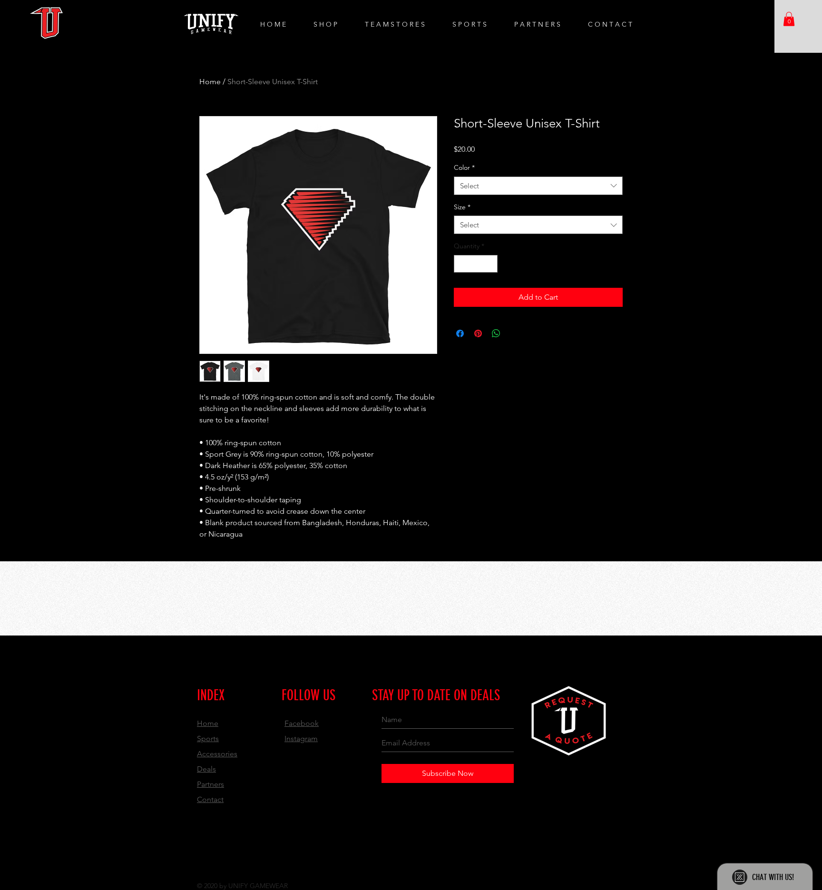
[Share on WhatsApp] (496, 333)
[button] (789, 19)
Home (210, 81)
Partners (210, 784)
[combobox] (538, 185)
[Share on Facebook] (460, 333)
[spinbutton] (475, 263)
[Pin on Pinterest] (478, 333)
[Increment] (490, 263)
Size (462, 207)
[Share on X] (514, 333)
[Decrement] (461, 263)
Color (464, 167)
